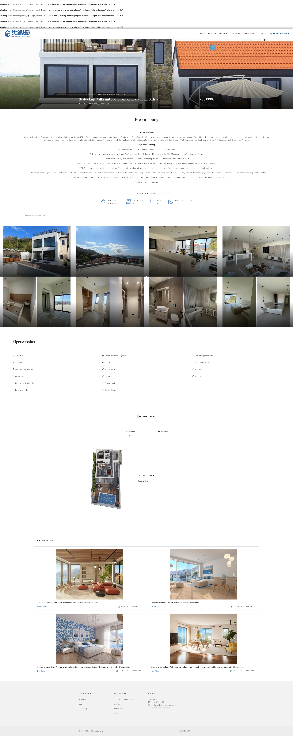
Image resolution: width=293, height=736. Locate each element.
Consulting (236, 34)
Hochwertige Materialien (24, 369)
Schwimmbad (110, 383)
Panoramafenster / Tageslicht (116, 356)
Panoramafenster (22, 390)
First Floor (146, 431)
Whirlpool (198, 376)
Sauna (107, 376)
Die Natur (19, 356)
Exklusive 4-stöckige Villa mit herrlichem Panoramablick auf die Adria (67, 603)
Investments (223, 34)
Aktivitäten (117, 704)
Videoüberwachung (202, 362)
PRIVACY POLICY (184, 731)
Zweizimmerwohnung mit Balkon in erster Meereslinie (175, 603)
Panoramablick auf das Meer (26, 383)
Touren (116, 713)
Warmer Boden (200, 369)
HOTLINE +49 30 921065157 (281, 34)
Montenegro (249, 34)
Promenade (118, 709)
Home (202, 34)
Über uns (262, 34)
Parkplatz (108, 362)
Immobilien (212, 34)
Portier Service (111, 369)
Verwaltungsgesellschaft (204, 356)
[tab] (213, 47)
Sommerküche (110, 390)
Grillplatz (18, 362)
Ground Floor (130, 431)
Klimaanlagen (20, 376)
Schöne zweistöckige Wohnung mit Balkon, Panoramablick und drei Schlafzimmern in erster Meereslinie (83, 667)
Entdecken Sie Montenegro (123, 699)
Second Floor (163, 431)
